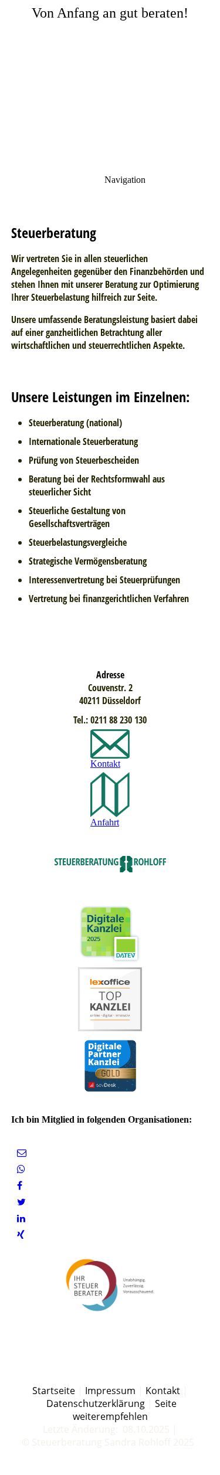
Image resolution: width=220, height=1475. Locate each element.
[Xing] (21, 1235)
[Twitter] (21, 1202)
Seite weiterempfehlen (125, 1410)
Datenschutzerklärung (95, 1403)
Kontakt (162, 1390)
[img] (110, 82)
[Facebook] (19, 1186)
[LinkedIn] (21, 1218)
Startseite (53, 1390)
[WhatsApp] (21, 1169)
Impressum (110, 1390)
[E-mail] (21, 1153)
